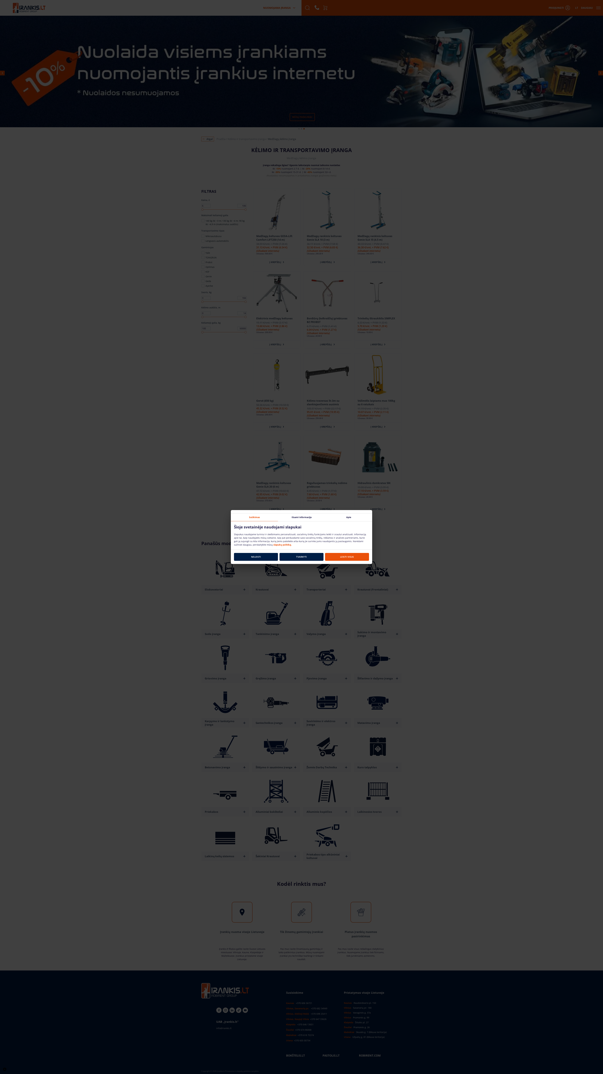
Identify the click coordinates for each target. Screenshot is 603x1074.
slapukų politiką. (282, 544)
